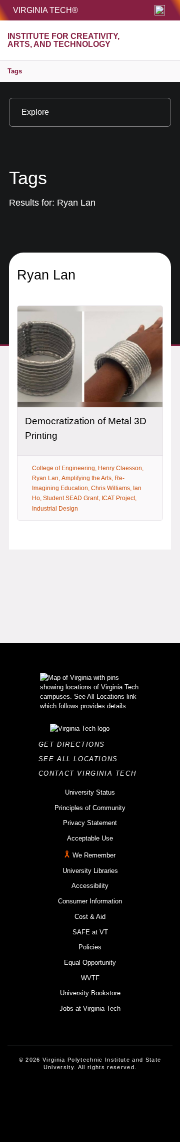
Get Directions (74, 744)
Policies (90, 947)
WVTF (90, 978)
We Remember (94, 855)
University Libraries (90, 870)
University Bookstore (90, 993)
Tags (15, 71)
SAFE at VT (90, 932)
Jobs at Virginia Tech (90, 1008)
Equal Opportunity (90, 962)
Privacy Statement (90, 823)
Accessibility (90, 885)
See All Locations (81, 759)
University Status (90, 792)
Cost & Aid (90, 916)
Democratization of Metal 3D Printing (85, 428)
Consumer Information (90, 901)
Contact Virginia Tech (90, 773)
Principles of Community (90, 808)
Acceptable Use (90, 838)
